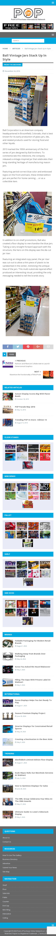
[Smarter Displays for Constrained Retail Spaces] (10, 457)
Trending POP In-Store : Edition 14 (31, 420)
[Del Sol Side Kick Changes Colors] (22, 612)
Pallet (5, 897)
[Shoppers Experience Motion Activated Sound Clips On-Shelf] (28, 582)
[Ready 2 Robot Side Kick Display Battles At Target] (33, 612)
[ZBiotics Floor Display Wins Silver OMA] (33, 448)
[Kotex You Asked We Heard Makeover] (8, 669)
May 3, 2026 (21, 670)
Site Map (6, 871)
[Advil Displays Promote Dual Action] (45, 604)
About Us (6, 837)
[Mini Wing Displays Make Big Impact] (10, 487)
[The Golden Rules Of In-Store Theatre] (10, 573)
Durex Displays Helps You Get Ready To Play (33, 701)
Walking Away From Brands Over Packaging (30, 654)
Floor (5, 889)
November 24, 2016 (12, 71)
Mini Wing (6, 910)
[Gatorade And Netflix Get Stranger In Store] (33, 534)
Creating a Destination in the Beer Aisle (33, 739)
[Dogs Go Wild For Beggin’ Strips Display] (28, 621)
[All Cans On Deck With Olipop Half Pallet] (10, 534)
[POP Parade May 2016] (8, 409)
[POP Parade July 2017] (45, 496)
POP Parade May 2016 (25, 407)
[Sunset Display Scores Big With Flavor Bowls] (8, 396)
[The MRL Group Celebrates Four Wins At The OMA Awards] (8, 801)
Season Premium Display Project (30, 713)
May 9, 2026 (21, 742)
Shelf (5, 885)
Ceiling (5, 918)
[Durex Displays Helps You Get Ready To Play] (10, 448)
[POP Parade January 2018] (22, 496)
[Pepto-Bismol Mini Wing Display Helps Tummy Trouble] (33, 496)
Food (11, 354)
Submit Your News (10, 867)
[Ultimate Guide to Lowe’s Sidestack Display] (33, 457)
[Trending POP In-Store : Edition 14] (8, 422)
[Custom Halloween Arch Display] (45, 565)
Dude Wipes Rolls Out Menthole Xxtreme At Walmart (34, 774)
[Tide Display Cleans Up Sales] (33, 526)
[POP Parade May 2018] (10, 496)
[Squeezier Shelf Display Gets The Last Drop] (45, 573)
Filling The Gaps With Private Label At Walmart (32, 681)
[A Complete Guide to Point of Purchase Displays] (10, 604)
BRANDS (8, 634)
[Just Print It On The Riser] (45, 612)
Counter (6, 901)
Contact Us (7, 842)
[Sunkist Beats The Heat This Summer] (33, 487)
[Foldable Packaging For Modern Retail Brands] (8, 643)
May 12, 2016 (21, 410)
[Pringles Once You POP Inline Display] (33, 573)
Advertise (6, 863)
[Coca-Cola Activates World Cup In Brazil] (45, 457)
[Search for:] (28, 40)
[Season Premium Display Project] (8, 716)
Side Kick (6, 893)
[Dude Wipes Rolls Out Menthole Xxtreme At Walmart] (22, 565)
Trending (9, 753)
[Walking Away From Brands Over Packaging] (8, 656)
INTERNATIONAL (12, 694)
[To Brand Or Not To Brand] (10, 612)
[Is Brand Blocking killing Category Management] (22, 573)
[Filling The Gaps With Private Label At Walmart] (8, 682)
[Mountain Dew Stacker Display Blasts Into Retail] (45, 534)
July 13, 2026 (21, 778)
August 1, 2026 (22, 646)
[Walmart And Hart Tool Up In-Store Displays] (33, 604)
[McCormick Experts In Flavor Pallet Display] (22, 534)
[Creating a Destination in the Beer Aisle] (22, 457)
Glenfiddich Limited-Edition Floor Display (34, 759)
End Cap (6, 905)
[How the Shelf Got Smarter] (33, 565)
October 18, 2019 (23, 399)
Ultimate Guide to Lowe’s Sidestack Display (31, 813)
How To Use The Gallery (12, 855)
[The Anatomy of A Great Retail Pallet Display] (10, 526)
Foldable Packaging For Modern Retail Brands (32, 641)
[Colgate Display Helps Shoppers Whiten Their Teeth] (22, 604)
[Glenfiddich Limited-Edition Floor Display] (22, 448)
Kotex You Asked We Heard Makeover (32, 666)
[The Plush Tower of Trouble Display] (45, 526)
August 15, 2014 (22, 423)
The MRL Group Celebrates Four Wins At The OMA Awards (33, 800)
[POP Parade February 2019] (22, 487)
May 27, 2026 (21, 804)
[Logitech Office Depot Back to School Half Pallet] (28, 543)
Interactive (7, 914)
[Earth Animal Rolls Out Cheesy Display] (45, 448)
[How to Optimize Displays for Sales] (8, 788)
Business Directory (10, 859)
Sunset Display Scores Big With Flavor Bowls (32, 395)
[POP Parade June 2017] (28, 504)
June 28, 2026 (21, 789)
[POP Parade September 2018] (45, 487)
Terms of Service (45, 933)
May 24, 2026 (21, 659)
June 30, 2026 (21, 716)
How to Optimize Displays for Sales (31, 786)
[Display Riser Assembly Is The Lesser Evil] (28, 465)
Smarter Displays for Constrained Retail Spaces (33, 727)
